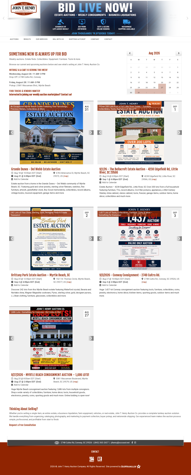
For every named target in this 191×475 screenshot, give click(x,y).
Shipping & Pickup (77, 39)
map (66, 176)
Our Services (41, 39)
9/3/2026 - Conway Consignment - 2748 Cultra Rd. (129, 275)
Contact (108, 39)
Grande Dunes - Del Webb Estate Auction (35, 169)
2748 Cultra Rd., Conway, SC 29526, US (161, 279)
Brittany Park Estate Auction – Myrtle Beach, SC (40, 275)
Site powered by (113, 466)
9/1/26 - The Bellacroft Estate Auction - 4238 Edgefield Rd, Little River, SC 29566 (138, 170)
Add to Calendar (21, 179)
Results (27, 39)
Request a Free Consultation (22, 425)
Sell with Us (58, 39)
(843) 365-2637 (101, 442)
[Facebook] (132, 442)
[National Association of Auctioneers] (92, 459)
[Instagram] (135, 442)
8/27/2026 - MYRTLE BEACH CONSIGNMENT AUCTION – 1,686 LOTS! (50, 375)
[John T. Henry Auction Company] (24, 8)
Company (95, 39)
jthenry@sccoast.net (120, 442)
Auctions (14, 39)
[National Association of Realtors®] (100, 459)
